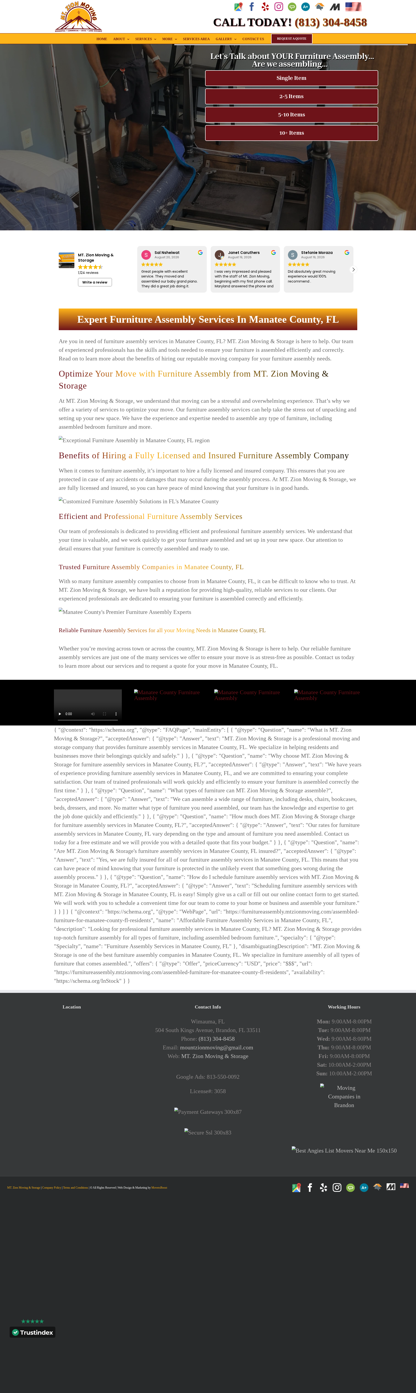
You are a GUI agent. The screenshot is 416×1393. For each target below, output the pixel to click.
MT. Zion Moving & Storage (214, 1056)
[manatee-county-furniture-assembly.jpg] (328, 692)
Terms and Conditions (75, 1187)
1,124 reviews (88, 272)
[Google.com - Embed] (71, 1053)
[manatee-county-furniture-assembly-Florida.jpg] (248, 692)
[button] (353, 269)
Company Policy (51, 1187)
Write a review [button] (94, 282)
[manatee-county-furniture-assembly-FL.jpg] (168, 692)
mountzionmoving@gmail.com (216, 1047)
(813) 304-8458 (217, 1039)
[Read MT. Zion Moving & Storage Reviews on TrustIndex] (32, 1333)
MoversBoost (159, 1187)
